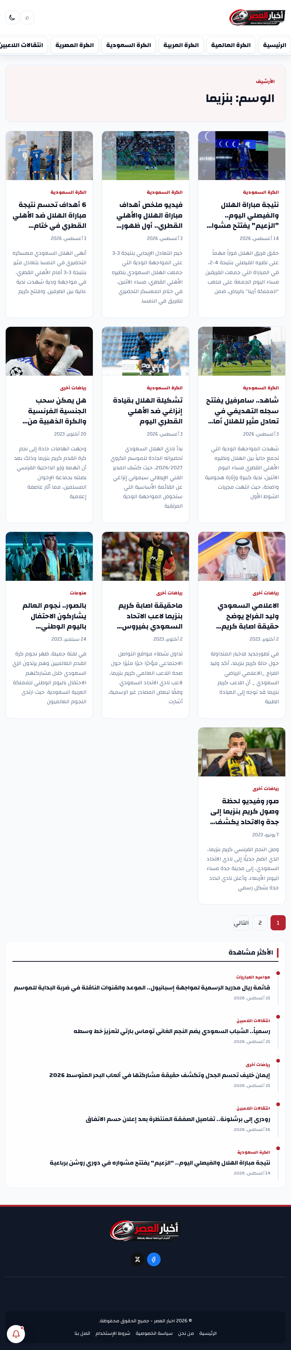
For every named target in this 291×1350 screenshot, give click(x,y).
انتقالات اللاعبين (253, 1021)
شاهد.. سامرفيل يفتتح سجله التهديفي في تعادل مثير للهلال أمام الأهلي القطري (242, 416)
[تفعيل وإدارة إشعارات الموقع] (16, 1334)
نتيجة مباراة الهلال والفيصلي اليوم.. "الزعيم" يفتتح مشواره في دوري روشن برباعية (242, 220)
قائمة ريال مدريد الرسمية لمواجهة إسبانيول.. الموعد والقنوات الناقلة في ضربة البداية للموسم (142, 987)
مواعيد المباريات (253, 977)
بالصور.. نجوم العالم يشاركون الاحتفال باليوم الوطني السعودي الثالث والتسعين (54, 626)
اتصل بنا (82, 1333)
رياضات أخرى (73, 388)
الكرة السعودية (128, 45)
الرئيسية (274, 45)
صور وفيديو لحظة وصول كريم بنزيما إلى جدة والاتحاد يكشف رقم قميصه (244, 817)
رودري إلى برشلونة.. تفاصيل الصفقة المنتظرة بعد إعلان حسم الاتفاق (178, 1119)
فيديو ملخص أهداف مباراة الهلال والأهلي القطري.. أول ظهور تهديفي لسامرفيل (149, 220)
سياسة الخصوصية (154, 1333)
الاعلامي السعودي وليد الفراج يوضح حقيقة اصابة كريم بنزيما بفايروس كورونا (244, 621)
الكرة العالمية (231, 45)
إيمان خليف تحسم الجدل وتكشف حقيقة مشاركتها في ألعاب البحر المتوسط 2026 (159, 1075)
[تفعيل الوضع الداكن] (12, 17)
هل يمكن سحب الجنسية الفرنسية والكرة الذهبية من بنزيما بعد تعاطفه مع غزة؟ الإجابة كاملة (51, 421)
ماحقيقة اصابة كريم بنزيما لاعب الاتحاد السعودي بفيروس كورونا (150, 621)
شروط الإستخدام (112, 1333)
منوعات (78, 593)
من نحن (186, 1333)
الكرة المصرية (74, 45)
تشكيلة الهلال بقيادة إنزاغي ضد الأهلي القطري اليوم (148, 411)
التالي (241, 922)
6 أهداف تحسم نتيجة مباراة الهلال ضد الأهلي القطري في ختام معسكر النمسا (49, 220)
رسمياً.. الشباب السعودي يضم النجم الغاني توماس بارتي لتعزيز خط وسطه (172, 1031)
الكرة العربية (181, 45)
